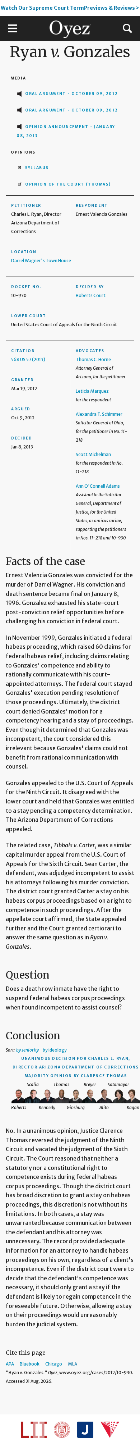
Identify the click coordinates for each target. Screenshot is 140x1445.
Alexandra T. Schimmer (99, 414)
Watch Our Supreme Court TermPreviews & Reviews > (70, 8)
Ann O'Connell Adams (98, 486)
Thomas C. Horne (93, 359)
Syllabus (37, 167)
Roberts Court (91, 295)
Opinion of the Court (68, 184)
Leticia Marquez (92, 391)
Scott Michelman (93, 454)
